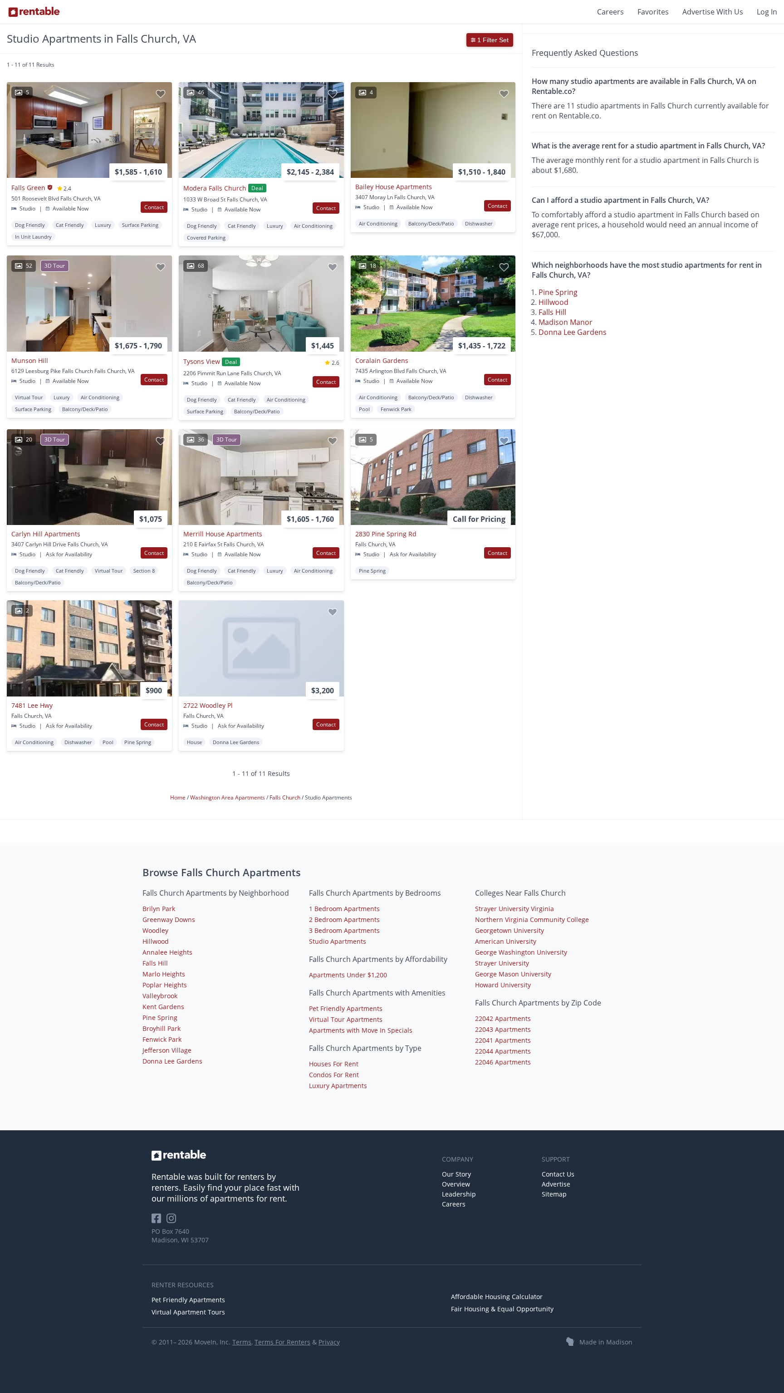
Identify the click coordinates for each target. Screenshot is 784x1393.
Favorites (653, 12)
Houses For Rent (333, 1063)
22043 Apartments (503, 1029)
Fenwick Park (161, 1039)
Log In (767, 12)
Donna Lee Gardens (573, 332)
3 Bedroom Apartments (344, 930)
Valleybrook (159, 995)
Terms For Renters (282, 1342)
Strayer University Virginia (514, 908)
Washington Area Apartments (228, 797)
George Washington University (521, 952)
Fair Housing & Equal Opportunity (502, 1309)
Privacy (329, 1342)
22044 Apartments (503, 1051)
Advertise (556, 1184)
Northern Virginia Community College (532, 919)
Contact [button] (154, 207)
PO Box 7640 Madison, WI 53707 (180, 1235)
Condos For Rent (334, 1074)
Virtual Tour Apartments (345, 1019)
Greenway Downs (168, 919)
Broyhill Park (161, 1028)
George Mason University (513, 974)
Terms (241, 1342)
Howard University (503, 985)
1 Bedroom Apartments (344, 908)
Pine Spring (558, 292)
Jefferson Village (166, 1050)
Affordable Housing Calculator (497, 1296)
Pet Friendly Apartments (345, 1008)
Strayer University (502, 963)
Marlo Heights (163, 974)
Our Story (456, 1174)
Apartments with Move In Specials (360, 1030)
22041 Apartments (503, 1040)
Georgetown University (509, 930)
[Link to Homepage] (34, 12)
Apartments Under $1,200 (348, 975)
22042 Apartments (503, 1018)
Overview (456, 1184)
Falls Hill (552, 312)
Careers (610, 12)
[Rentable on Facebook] (159, 1221)
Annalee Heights (167, 952)
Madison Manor (566, 322)
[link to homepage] (292, 1155)
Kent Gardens (163, 1006)
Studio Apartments (337, 941)
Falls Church (286, 797)
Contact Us (558, 1174)
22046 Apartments (503, 1062)
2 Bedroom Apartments (344, 919)
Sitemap (554, 1194)
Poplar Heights (164, 985)
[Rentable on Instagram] (173, 1221)
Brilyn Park (158, 908)
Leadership (459, 1194)
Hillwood (553, 302)
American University (505, 941)
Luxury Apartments (338, 1085)
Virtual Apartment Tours (188, 1312)
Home (178, 797)
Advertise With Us (712, 12)
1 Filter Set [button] (492, 40)
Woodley (155, 930)
